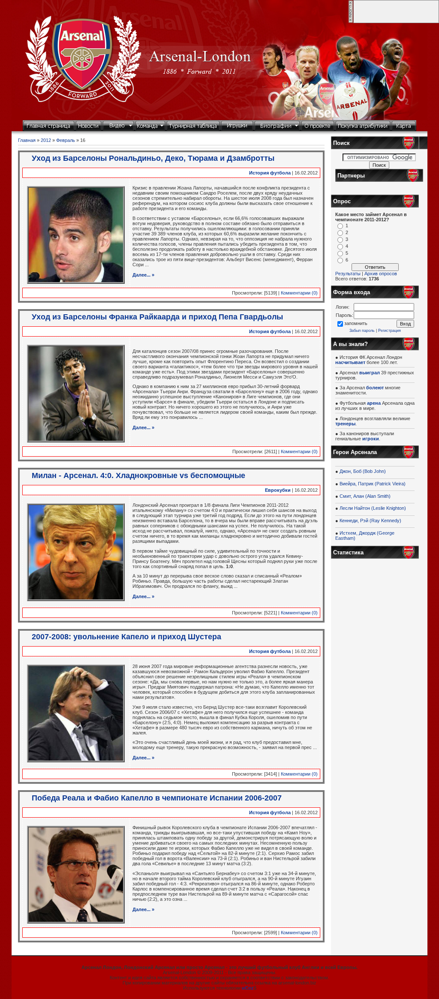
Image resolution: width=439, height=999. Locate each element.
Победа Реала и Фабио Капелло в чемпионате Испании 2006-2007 (157, 798)
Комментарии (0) (299, 292)
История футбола (270, 172)
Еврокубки (278, 490)
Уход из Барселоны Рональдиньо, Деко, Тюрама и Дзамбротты (153, 158)
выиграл (369, 372)
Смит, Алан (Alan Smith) (365, 496)
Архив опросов (380, 273)
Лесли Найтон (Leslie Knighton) (373, 508)
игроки (370, 438)
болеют (375, 387)
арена (374, 403)
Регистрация (389, 330)
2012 (46, 140)
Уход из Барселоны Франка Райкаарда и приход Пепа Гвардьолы (157, 317)
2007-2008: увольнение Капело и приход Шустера (126, 636)
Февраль (65, 140)
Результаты (348, 273)
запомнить (355, 323)
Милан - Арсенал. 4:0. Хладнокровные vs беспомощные (138, 475)
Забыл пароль (362, 330)
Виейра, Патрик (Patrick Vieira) (373, 483)
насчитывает (350, 362)
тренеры (345, 423)
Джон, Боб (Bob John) (363, 471)
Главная (27, 140)
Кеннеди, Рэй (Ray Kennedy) (370, 520)
